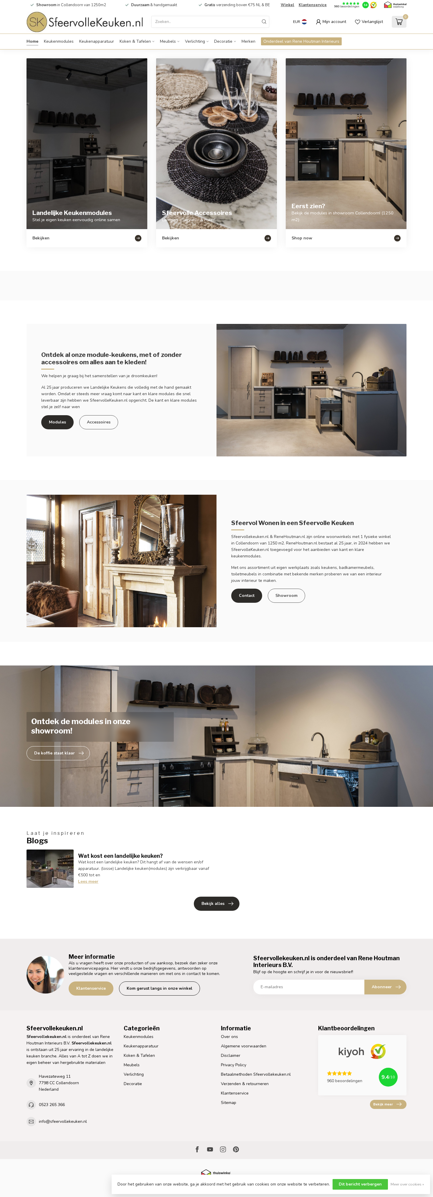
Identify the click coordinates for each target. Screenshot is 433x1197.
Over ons (229, 1036)
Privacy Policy (233, 1065)
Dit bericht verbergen (360, 1184)
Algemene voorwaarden (243, 1046)
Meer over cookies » (407, 1184)
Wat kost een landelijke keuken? (120, 855)
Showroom (286, 595)
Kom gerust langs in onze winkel (159, 988)
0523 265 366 (52, 1104)
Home (32, 41)
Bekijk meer (383, 1104)
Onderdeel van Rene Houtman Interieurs (301, 41)
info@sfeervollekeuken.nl (63, 1121)
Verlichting (195, 41)
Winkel (287, 5)
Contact (246, 595)
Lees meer (88, 881)
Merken (248, 41)
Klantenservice (313, 5)
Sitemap (228, 1102)
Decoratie (223, 41)
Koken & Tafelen (135, 41)
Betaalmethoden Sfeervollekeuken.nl (256, 1074)
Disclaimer (230, 1055)
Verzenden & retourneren (245, 1084)
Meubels (168, 41)
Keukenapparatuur (96, 41)
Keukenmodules (59, 41)
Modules (57, 422)
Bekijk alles (212, 903)
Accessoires (98, 422)
